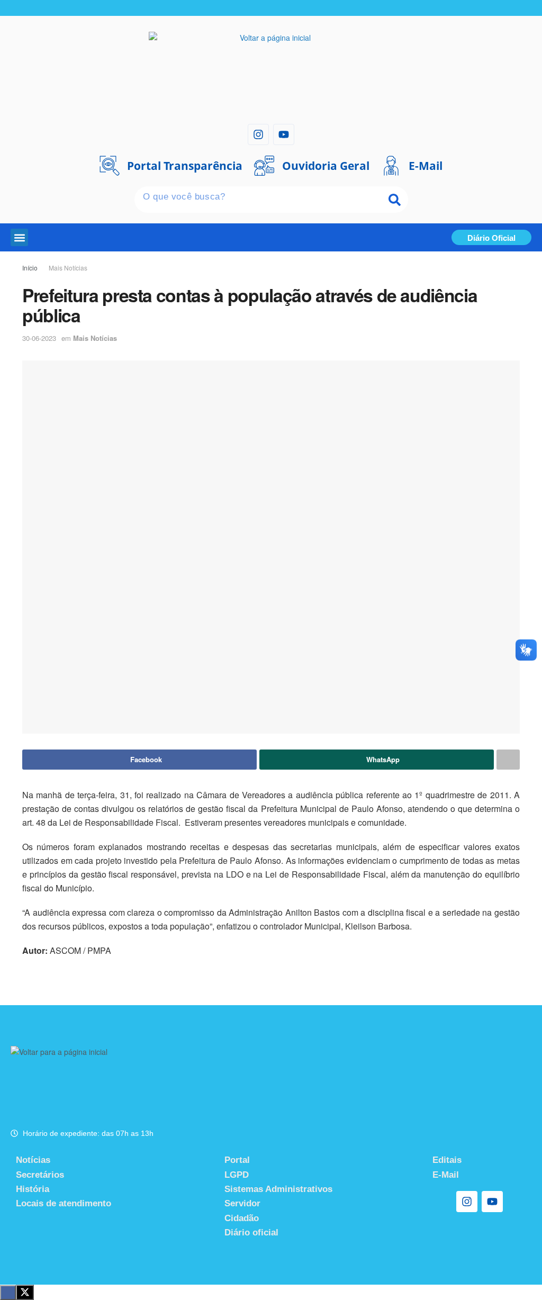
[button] (19, 237)
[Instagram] (258, 134)
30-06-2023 (39, 338)
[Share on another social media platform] (508, 760)
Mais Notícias (68, 267)
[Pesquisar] (395, 199)
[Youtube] (283, 134)
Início (30, 267)
